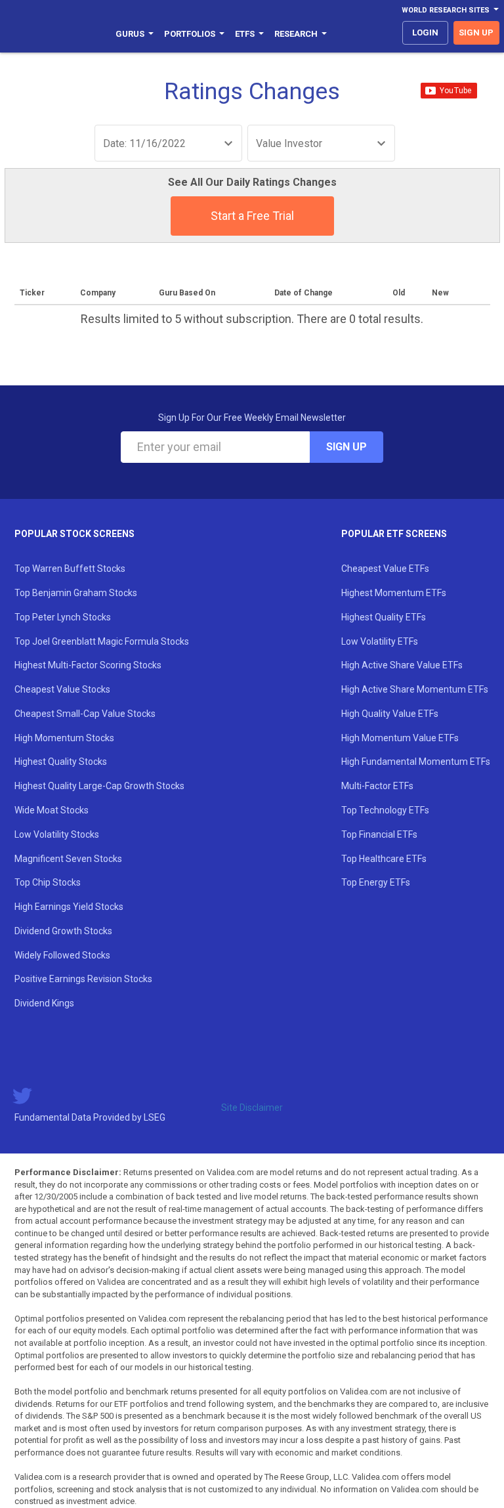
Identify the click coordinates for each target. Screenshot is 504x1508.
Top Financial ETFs (379, 834)
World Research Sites (446, 10)
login (425, 32)
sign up (476, 32)
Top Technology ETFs (385, 810)
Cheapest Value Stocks (62, 689)
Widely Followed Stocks (62, 955)
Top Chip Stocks (47, 882)
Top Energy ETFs (375, 882)
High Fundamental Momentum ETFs (415, 761)
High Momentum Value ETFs (400, 738)
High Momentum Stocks (64, 738)
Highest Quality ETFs (383, 617)
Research (296, 34)
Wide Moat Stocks (51, 810)
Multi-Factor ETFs (377, 786)
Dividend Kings (44, 1003)
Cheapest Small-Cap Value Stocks (85, 713)
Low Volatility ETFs (379, 641)
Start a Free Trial (252, 216)
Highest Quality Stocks (60, 761)
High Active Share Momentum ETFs (414, 689)
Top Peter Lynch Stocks (62, 617)
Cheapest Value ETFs (385, 568)
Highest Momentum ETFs (393, 593)
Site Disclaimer (252, 1107)
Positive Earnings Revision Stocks (83, 979)
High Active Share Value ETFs (402, 665)
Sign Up (346, 447)
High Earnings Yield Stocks (68, 906)
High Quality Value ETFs (389, 713)
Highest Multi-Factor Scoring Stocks (87, 665)
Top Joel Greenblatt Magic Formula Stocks (101, 641)
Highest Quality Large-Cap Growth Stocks (99, 786)
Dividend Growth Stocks (63, 931)
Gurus (130, 34)
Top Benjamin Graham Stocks (75, 593)
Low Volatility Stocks (56, 834)
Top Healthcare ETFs (384, 858)
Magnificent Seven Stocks (68, 858)
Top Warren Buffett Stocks (69, 568)
